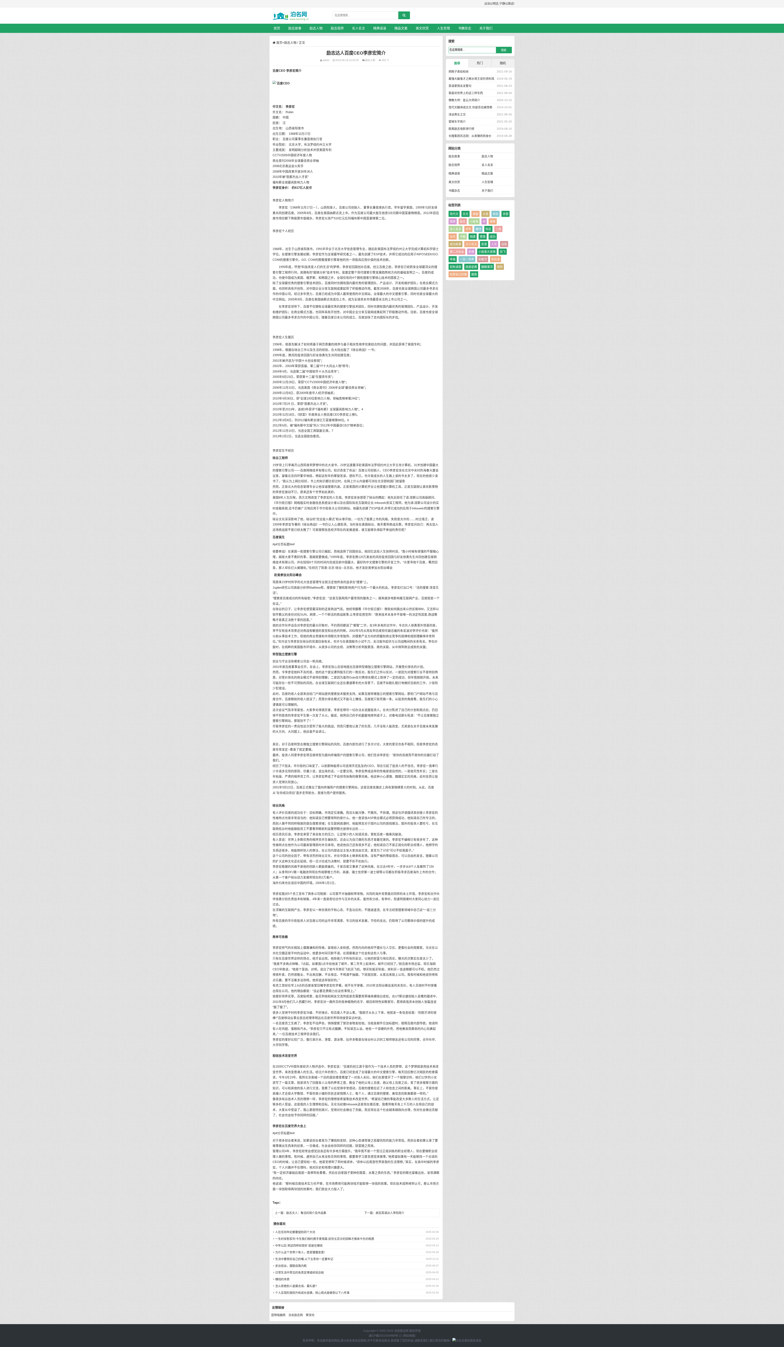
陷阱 (452, 221)
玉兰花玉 (471, 244)
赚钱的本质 (282, 1279)
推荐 (457, 63)
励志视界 (337, 28)
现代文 (454, 213)
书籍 (463, 236)
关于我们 (485, 28)
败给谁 (495, 259)
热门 (480, 63)
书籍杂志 (464, 28)
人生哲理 (443, 28)
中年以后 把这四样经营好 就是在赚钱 (299, 1245)
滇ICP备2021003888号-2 (385, 1335)
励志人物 (316, 28)
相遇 (473, 236)
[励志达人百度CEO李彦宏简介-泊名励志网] (291, 15)
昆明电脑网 (278, 1315)
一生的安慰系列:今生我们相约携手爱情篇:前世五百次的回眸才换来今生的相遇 (324, 1238)
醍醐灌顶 (487, 266)
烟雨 (474, 274)
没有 (504, 244)
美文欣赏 (422, 28)
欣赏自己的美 (458, 274)
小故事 (474, 221)
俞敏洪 (482, 259)
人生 (494, 244)
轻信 (495, 213)
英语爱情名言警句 (460, 85)
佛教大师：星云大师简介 (464, 100)
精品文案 (401, 28)
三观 (498, 229)
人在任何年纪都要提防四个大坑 (295, 1232)
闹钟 (500, 266)
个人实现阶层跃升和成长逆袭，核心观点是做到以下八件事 (312, 1292)
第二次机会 (457, 251)
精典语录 (379, 28)
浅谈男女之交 (457, 114)
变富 (484, 244)
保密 (493, 221)
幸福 (452, 259)
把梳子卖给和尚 (459, 71)
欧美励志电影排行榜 (461, 128)
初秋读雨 (455, 266)
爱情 (483, 236)
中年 (468, 229)
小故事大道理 (487, 251)
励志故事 (294, 28)
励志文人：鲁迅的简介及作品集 (306, 1212)
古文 (465, 213)
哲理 (471, 251)
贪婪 (505, 213)
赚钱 (478, 229)
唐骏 (475, 213)
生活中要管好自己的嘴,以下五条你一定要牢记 (304, 1259)
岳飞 (503, 251)
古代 (452, 236)
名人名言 (358, 28)
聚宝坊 (310, 1315)
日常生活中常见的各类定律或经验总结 (299, 1272)
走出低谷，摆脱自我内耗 (291, 1265)
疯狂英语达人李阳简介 (390, 1212)
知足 (488, 229)
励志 (463, 221)
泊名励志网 (295, 1315)
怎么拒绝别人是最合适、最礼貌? (296, 1286)
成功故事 (455, 244)
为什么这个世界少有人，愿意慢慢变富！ (301, 1252)
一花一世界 (467, 259)
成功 (493, 236)
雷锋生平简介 (457, 121)
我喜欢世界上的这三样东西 (466, 93)
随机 (503, 63)
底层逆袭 (471, 266)
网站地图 (409, 1335)
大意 (485, 213)
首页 (277, 28)
